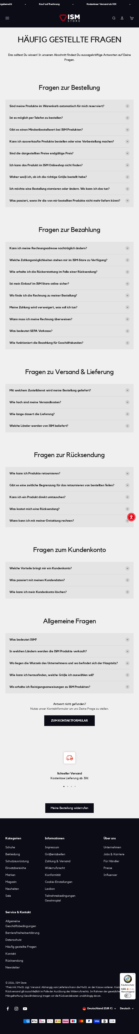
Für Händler (111, 861)
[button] (131, 517)
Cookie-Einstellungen (58, 881)
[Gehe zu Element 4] (75, 786)
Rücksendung (14, 960)
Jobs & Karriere (114, 854)
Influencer (110, 874)
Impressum (52, 847)
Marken (10, 874)
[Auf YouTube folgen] (25, 1008)
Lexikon (50, 888)
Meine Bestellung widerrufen (69, 808)
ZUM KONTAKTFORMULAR (69, 720)
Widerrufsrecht (55, 867)
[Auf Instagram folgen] (16, 1008)
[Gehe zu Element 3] (71, 786)
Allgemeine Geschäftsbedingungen (20, 924)
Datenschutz (13, 939)
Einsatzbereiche (15, 867)
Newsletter (12, 967)
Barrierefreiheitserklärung (22, 932)
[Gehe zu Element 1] (63, 786)
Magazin (10, 881)
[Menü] (134, 975)
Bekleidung (12, 854)
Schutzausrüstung (17, 861)
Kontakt (10, 953)
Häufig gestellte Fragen (21, 946)
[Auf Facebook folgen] (7, 1008)
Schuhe (10, 847)
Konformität (53, 874)
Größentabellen (55, 854)
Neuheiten (12, 888)
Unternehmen (112, 847)
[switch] (127, 996)
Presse (108, 867)
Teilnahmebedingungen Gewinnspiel (60, 898)
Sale (8, 895)
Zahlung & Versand (57, 861)
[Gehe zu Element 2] (67, 786)
